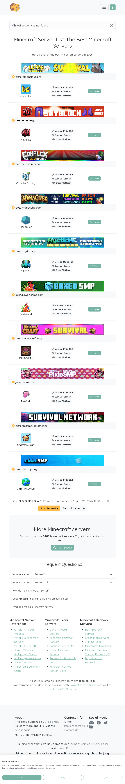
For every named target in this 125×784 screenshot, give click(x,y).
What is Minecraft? (25, 646)
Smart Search (64, 547)
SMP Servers (93, 641)
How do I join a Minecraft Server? (30, 590)
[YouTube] (91, 726)
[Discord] (91, 722)
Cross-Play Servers (97, 637)
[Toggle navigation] (104, 7)
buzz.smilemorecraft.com (31, 425)
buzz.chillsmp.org (26, 469)
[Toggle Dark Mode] (113, 7)
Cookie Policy (65, 748)
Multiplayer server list (27, 658)
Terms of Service (79, 743)
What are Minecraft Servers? (28, 574)
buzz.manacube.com (28, 207)
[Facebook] (99, 722)
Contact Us (71, 730)
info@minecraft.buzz (77, 725)
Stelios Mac (52, 721)
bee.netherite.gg (25, 120)
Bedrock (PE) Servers (62, 689)
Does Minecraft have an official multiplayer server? (40, 598)
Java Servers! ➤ (49, 508)
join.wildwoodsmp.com (29, 294)
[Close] (111, 25)
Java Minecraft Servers (84, 685)
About (19, 730)
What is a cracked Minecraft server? (32, 606)
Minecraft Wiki (23, 662)
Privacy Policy (100, 743)
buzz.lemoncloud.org (28, 76)
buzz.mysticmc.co (26, 251)
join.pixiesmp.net (25, 382)
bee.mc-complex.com (28, 164)
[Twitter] (106, 722)
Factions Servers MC (62, 646)
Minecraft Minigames (98, 646)
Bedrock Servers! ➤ (74, 508)
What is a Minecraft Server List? (30, 582)
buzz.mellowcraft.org (28, 338)
